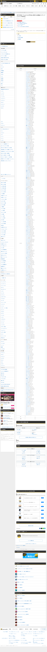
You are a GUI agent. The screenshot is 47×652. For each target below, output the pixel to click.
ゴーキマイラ (27, 200)
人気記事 (4, 16)
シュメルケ (27, 221)
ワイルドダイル (28, 211)
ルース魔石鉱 (3, 193)
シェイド (27, 186)
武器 (39, 5)
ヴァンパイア (27, 333)
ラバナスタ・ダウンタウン (4, 242)
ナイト (2, 85)
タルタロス (27, 188)
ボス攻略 (19, 5)
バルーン (27, 246)
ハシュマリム (3, 96)
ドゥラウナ (27, 77)
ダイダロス (2, 311)
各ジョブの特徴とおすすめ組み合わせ (22, 23)
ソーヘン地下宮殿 (3, 221)
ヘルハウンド (27, 286)
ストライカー (27, 204)
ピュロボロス (27, 151)
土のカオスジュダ (28, 209)
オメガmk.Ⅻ (2, 348)
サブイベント (28, 5)
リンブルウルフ (28, 106)
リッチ (27, 304)
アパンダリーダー (28, 160)
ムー (26, 195)
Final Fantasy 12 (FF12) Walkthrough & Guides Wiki (7, 390)
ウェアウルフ (27, 386)
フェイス (27, 247)
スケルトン (27, 350)
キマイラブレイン (28, 165)
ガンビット (23, 5)
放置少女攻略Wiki (35, 642)
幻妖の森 (2, 225)
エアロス (27, 92)
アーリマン (2, 306)
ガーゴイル (27, 281)
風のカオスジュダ (28, 214)
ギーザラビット (28, 393)
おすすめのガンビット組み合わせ (5, 273)
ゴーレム (27, 190)
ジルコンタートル (28, 388)
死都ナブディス (3, 236)
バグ (26, 329)
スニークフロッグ (28, 94)
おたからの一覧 (38, 463)
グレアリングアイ (28, 90)
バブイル (27, 120)
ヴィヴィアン (27, 181)
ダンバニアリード (28, 319)
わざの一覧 (23, 459)
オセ (26, 187)
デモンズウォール (3, 289)
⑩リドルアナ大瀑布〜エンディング (6, 174)
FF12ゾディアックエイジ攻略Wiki (21, 545)
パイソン (27, 237)
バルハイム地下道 (3, 191)
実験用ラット (27, 378)
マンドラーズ (3, 304)
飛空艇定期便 (3, 258)
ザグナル (27, 291)
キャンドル (27, 302)
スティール (27, 362)
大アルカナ (18, 434)
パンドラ (27, 325)
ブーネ (27, 163)
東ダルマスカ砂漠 (3, 182)
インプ (27, 205)
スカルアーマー (28, 342)
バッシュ (2, 136)
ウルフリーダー (28, 403)
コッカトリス (27, 400)
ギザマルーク (27, 275)
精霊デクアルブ (28, 170)
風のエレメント (28, 215)
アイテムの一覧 (24, 463)
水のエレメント (28, 367)
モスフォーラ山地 (3, 212)
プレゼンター (27, 345)
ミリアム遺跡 (3, 210)
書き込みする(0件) (30, 525)
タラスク (27, 93)
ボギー (27, 138)
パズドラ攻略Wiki (23, 635)
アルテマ (2, 123)
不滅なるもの (3, 337)
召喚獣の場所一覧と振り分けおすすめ (8, 27)
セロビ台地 (2, 219)
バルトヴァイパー (28, 81)
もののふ (2, 74)
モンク (2, 65)
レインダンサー (28, 99)
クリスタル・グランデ (4, 229)
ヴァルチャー (27, 234)
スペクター (27, 347)
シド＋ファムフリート (4, 328)
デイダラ (27, 150)
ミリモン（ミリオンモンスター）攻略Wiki (38, 643)
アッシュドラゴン (28, 235)
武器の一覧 (23, 464)
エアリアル (27, 113)
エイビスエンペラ (28, 264)
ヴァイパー (27, 293)
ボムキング (2, 341)
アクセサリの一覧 (23, 466)
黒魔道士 (2, 72)
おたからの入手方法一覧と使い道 (5, 384)
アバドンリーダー (28, 166)
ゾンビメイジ (27, 306)
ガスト (27, 242)
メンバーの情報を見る (31, 540)
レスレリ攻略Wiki (23, 638)
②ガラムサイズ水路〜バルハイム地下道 (6, 147)
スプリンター (27, 227)
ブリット (27, 104)
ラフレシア (2, 309)
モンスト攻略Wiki (35, 635)
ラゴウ (27, 303)
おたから (19, 547)
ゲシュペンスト (28, 370)
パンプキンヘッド (28, 228)
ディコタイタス (28, 231)
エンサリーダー (28, 315)
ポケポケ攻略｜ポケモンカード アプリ (38, 633)
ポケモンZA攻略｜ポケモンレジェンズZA (14, 631)
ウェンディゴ (27, 202)
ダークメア (27, 248)
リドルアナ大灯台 (3, 232)
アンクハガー (27, 74)
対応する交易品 (20, 37)
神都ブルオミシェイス (4, 251)
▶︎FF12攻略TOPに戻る (4, 46)
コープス (27, 136)
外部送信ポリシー (21, 629)
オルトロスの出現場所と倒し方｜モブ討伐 (8, 20)
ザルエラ (2, 102)
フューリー (2, 345)
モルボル (27, 282)
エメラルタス (27, 128)
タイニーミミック (28, 353)
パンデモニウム (3, 319)
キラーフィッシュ (28, 407)
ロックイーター (28, 278)
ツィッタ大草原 (3, 217)
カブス (27, 107)
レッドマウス (27, 254)
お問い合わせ (26, 629)
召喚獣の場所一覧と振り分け (5, 89)
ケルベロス (27, 197)
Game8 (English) (35, 629)
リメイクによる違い (3, 50)
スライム (27, 140)
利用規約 (10, 629)
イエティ (27, 259)
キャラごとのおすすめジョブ (21, 24)
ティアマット (3, 294)
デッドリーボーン (28, 334)
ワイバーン (27, 313)
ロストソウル (27, 308)
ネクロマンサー (28, 271)
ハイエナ (27, 396)
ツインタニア (27, 268)
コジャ (27, 152)
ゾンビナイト (27, 201)
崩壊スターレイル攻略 (11, 635)
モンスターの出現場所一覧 (4, 371)
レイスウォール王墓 (3, 199)
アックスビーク (28, 318)
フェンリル (2, 322)
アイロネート (27, 156)
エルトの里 (2, 247)
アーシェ (2, 138)
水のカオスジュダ (28, 366)
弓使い (2, 68)
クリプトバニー (28, 103)
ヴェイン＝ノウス (3, 335)
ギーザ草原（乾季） (3, 186)
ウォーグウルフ (28, 241)
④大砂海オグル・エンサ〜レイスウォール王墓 (7, 151)
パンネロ (2, 140)
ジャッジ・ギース (3, 285)
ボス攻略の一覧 (3, 277)
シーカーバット (28, 309)
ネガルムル (27, 86)
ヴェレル (27, 76)
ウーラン (2, 81)
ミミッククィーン (3, 283)
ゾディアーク (3, 125)
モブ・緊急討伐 (38, 451)
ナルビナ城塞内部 (3, 260)
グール (27, 249)
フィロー (27, 71)
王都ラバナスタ (3, 240)
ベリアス (2, 91)
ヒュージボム (27, 102)
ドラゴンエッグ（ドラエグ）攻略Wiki (13, 642)
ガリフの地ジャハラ (3, 245)
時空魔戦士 (2, 70)
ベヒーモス (27, 192)
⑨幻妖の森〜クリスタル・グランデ (6, 160)
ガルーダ (2, 287)
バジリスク (27, 194)
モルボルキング (28, 226)
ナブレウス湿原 (3, 234)
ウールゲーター (28, 394)
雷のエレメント (28, 383)
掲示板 (11, 16)
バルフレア (2, 132)
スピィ (27, 101)
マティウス (2, 94)
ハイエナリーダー (28, 395)
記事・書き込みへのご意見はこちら (31, 543)
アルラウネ (27, 322)
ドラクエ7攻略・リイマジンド (12, 633)
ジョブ (2, 5)
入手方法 (19, 35)
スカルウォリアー (28, 305)
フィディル (27, 80)
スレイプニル (27, 390)
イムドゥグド (27, 75)
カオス (2, 121)
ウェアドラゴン (28, 285)
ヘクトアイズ (27, 276)
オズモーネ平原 (3, 201)
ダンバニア (27, 320)
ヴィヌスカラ (3, 298)
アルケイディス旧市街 (4, 253)
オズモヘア (27, 392)
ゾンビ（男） (27, 357)
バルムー (27, 111)
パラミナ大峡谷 (3, 208)
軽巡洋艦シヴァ (3, 266)
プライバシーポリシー (15, 629)
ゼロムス (2, 360)
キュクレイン (3, 104)
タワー (27, 82)
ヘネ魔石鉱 (2, 206)
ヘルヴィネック (28, 73)
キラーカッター (28, 141)
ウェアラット (27, 379)
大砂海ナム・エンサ (3, 197)
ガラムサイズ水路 (3, 189)
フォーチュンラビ (28, 229)
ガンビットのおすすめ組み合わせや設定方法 (23, 26)
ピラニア (27, 218)
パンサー (27, 289)
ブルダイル (27, 110)
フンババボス (3, 343)
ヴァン (2, 130)
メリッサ (27, 137)
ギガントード (27, 374)
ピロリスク (27, 219)
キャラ (11, 5)
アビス (27, 206)
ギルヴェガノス (28, 184)
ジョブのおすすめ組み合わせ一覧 (5, 63)
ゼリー (27, 279)
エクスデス (2, 106)
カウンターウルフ (28, 108)
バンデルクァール (28, 131)
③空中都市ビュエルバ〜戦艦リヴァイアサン (7, 149)
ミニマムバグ (27, 96)
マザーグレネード (28, 175)
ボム (26, 339)
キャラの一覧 (23, 456)
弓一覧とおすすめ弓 (5, 18)
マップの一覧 (3, 178)
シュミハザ (2, 315)
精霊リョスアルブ (28, 125)
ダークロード (27, 327)
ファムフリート (3, 98)
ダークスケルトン (28, 261)
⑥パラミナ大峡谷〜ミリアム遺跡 (5, 155)
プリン (27, 343)
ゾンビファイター (28, 253)
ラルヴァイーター (28, 83)
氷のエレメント (28, 258)
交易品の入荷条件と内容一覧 (5, 57)
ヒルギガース (27, 251)
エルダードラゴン (3, 296)
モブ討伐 (32, 5)
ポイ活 (32, 1)
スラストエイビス (28, 153)
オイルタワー (27, 244)
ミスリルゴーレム (28, 173)
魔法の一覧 (38, 458)
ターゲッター (27, 95)
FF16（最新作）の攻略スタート (22, 22)
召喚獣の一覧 (23, 458)
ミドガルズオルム (28, 79)
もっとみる (12, 29)
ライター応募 (43, 629)
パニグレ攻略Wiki (11, 643)
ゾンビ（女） (27, 355)
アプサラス (27, 97)
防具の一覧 (38, 464)
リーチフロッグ (28, 144)
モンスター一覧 (38, 453)
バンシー (27, 126)
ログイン (45, 1)
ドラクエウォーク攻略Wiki (12, 636)
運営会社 (31, 629)
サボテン (27, 413)
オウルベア (27, 384)
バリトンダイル (28, 376)
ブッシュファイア (3, 281)
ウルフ (27, 405)
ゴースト (27, 368)
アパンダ (27, 161)
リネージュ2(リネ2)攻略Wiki (24, 643)
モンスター (36, 5)
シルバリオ (27, 223)
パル (26, 72)
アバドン (27, 167)
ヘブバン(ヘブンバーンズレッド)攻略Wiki (26, 642)
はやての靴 (18, 429)
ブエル (27, 135)
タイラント (2, 313)
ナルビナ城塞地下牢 (3, 264)
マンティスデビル (28, 191)
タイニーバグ (27, 352)
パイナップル (27, 105)
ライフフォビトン (28, 180)
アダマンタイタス (28, 133)
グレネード (27, 143)
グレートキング (28, 372)
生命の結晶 (18, 432)
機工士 (2, 83)
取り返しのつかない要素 (4, 59)
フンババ (27, 238)
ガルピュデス (27, 132)
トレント (27, 287)
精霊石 (33, 433)
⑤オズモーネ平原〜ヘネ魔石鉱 (5, 153)
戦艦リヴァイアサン (3, 268)
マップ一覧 (38, 450)
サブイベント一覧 (20, 25)
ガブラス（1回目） (3, 326)
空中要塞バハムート (3, 270)
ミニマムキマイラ (28, 307)
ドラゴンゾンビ (28, 154)
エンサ (27, 316)
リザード (27, 265)
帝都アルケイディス (3, 255)
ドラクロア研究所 (3, 223)
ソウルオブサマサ (34, 434)
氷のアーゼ (27, 257)
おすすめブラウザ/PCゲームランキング (8, 427)
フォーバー (27, 123)
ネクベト (27, 91)
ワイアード (27, 127)
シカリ (2, 76)
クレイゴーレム (28, 233)
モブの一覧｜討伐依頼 (4, 369)
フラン (2, 134)
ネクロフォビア (28, 171)
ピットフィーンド (28, 203)
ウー (26, 295)
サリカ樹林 (2, 214)
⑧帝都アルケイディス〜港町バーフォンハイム (7, 158)
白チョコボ (27, 299)
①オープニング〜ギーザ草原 (5, 145)
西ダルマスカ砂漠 (3, 184)
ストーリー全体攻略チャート (5, 143)
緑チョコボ (27, 296)
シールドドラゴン (28, 130)
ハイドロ (2, 317)
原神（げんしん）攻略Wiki (12, 638)
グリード (27, 112)
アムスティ (27, 85)
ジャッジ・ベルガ (3, 302)
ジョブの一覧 (38, 456)
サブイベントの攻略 (3, 55)
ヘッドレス (27, 332)
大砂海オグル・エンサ (4, 195)
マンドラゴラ (27, 222)
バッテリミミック (28, 349)
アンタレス (27, 225)
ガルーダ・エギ (28, 263)
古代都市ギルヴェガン (4, 227)
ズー (26, 294)
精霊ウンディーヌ (28, 147)
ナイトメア (27, 273)
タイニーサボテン (28, 411)
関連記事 (19, 39)
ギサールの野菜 (34, 429)
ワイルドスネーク (28, 387)
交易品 (45, 5)
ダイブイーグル (28, 398)
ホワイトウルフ (28, 269)
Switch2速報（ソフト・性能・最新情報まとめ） (39, 631)
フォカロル (27, 198)
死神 (26, 177)
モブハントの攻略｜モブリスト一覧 (7, 25)
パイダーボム (27, 100)
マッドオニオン (28, 256)
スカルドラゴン (28, 182)
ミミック (27, 360)
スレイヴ (27, 382)
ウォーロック (27, 114)
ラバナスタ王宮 (3, 262)
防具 (42, 5)
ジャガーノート (28, 87)
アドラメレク (3, 100)
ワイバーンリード (28, 312)
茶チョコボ (27, 297)
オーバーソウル (28, 121)
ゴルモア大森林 (3, 204)
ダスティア (27, 89)
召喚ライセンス (6, 5)
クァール (27, 212)
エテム (27, 274)
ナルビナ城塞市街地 (3, 249)
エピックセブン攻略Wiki (24, 640)
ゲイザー (27, 324)
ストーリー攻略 (15, 5)
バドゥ (27, 216)
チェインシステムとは (4, 52)
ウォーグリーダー (28, 239)
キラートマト (27, 196)
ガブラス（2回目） (3, 332)
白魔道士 (2, 78)
